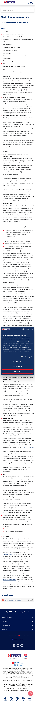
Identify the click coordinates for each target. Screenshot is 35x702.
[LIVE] (23, 698)
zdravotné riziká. (28, 671)
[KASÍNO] (29, 698)
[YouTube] (18, 645)
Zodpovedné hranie (24, 635)
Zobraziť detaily (25, 357)
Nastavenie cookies (18, 639)
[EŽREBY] (11, 698)
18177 (10, 612)
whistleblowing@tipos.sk (9, 579)
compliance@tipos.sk (28, 447)
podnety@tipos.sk (23, 612)
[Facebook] (14, 645)
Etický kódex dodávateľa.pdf (19, 600)
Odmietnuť (17, 371)
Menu (2, 2)
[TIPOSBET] (17, 698)
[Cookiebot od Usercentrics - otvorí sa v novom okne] (22, 329)
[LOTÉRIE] (5, 698)
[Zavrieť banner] (32, 329)
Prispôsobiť (16, 366)
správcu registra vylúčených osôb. (21, 677)
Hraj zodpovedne (12, 635)
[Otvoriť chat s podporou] (30, 693)
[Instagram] (21, 645)
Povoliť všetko (17, 362)
